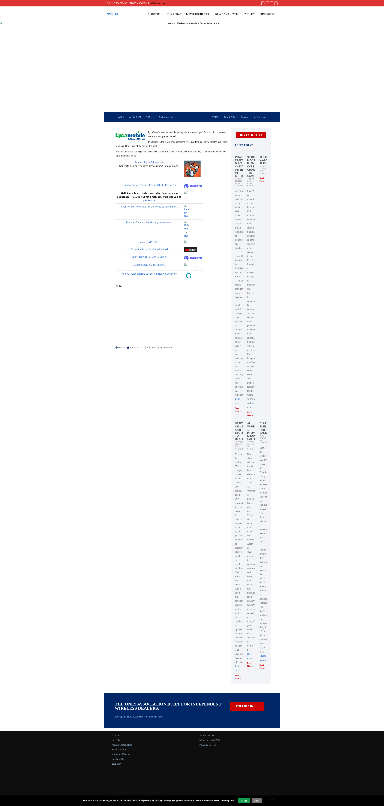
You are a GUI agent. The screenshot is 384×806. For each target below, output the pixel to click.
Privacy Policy (207, 745)
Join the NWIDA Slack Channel (149, 264)
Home (115, 735)
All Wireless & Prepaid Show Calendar (254, 431)
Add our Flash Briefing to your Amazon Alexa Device (149, 273)
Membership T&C (209, 740)
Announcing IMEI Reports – (149, 162)
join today (149, 200)
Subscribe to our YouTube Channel (149, 249)
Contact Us (267, 14)
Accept (244, 801)
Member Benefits (197, 14)
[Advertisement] (172, 310)
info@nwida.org (157, 3)
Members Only (120, 749)
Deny (256, 801)
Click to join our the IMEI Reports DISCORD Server (149, 185)
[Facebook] (262, 3)
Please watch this (265, 160)
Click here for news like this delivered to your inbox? (149, 206)
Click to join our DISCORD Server (149, 256)
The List (249, 14)
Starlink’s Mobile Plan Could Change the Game (254, 166)
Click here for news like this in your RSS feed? (149, 222)
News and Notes (226, 14)
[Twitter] (267, 3)
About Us (154, 14)
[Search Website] (276, 3)
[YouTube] (271, 3)
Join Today (174, 14)
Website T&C (207, 735)
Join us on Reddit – (149, 242)
